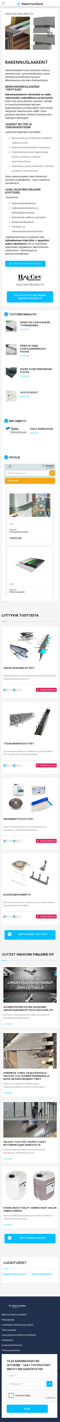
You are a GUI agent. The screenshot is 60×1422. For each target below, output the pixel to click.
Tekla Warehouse (41, 428)
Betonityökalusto (42, 1274)
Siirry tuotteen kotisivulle (27, 263)
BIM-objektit (17, 421)
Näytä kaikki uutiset (33, 1237)
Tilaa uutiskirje (9, 1329)
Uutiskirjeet (7, 1340)
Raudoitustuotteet (15, 1274)
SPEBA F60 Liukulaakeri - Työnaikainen (36, 324)
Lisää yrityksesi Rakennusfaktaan (19, 1334)
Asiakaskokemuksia (12, 1345)
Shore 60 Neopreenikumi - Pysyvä (37, 370)
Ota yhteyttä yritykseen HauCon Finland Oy (30, 297)
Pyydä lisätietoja (48, 689)
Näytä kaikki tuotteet (33, 934)
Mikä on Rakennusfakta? (14, 1314)
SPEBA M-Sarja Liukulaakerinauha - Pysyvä (33, 348)
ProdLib (14, 457)
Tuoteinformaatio (22, 314)
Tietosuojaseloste (11, 1350)
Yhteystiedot (29, 392)
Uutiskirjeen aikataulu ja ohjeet (17, 1324)
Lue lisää (24, 329)
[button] (9, 33)
